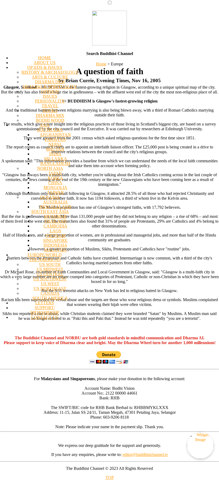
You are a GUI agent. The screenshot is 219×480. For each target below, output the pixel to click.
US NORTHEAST (50, 288)
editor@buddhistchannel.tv (145, 454)
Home (101, 64)
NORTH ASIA (50, 168)
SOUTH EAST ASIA (50, 211)
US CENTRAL (50, 274)
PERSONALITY (50, 101)
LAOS (55, 231)
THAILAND (55, 221)
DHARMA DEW (50, 82)
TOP (109, 477)
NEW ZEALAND (55, 206)
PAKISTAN (55, 139)
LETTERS (44, 303)
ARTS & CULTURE (50, 77)
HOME (44, 58)
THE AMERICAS (45, 259)
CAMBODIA (55, 226)
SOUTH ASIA (50, 130)
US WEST (50, 283)
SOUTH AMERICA (50, 298)
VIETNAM (55, 235)
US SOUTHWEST (50, 279)
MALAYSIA (55, 250)
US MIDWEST (50, 269)
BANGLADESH (55, 163)
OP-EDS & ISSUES (44, 67)
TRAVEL (50, 106)
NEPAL (55, 144)
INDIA (55, 154)
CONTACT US (44, 317)
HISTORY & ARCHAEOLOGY (50, 72)
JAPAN (55, 173)
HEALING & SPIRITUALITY (50, 86)
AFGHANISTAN (55, 134)
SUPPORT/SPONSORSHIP (44, 310)
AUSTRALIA (55, 202)
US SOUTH (50, 264)
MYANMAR (55, 216)
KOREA (55, 178)
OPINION (50, 91)
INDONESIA (55, 245)
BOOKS (49, 110)
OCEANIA (50, 197)
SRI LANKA (55, 158)
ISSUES (50, 96)
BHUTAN (55, 149)
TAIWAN (55, 192)
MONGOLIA (55, 187)
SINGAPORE (55, 240)
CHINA (55, 182)
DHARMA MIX (50, 115)
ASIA (45, 125)
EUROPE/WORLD (45, 255)
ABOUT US (45, 62)
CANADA (50, 293)
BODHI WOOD (50, 120)
